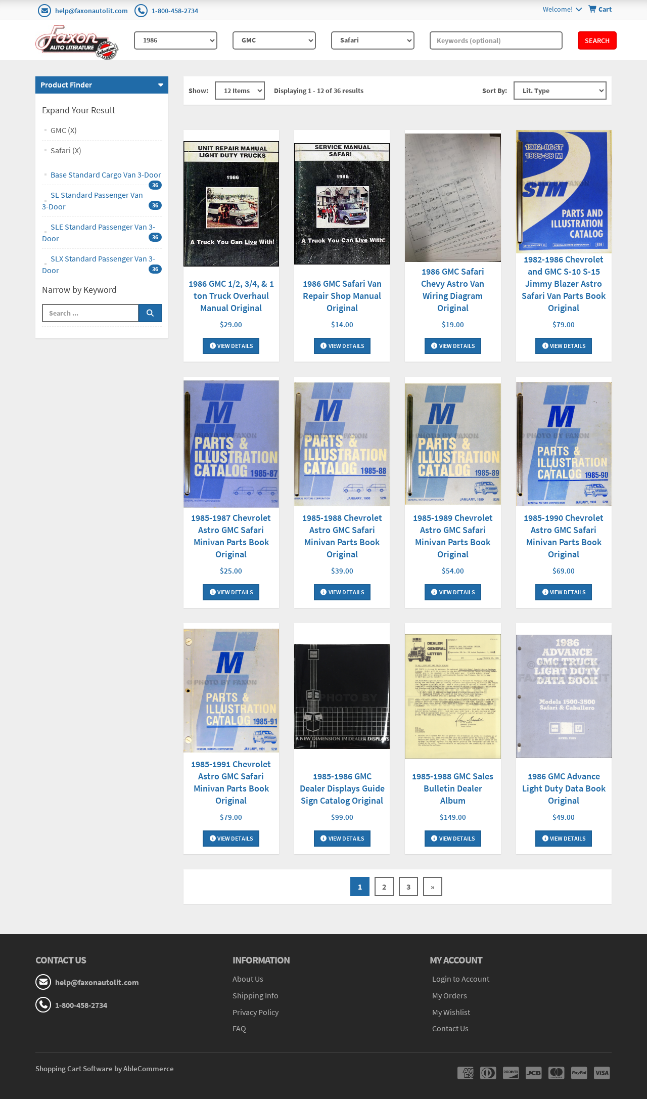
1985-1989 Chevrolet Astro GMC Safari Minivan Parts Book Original (453, 536)
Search (597, 40)
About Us (248, 979)
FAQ (239, 1028)
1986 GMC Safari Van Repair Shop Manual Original (342, 296)
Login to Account (460, 979)
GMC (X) (64, 130)
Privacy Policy (256, 1012)
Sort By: (494, 90)
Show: (198, 90)
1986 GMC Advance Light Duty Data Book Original (564, 788)
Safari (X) (66, 150)
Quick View (231, 205)
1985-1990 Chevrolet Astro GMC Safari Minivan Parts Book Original (564, 536)
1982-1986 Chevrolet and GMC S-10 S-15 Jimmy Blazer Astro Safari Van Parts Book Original (564, 283)
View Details (234, 345)
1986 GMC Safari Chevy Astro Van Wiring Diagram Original (452, 290)
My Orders (449, 995)
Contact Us (450, 1028)
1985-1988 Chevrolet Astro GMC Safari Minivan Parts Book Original (342, 536)
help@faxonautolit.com (91, 10)
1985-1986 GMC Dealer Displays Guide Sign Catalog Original (342, 788)
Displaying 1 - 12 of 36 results (318, 90)
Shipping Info (256, 995)
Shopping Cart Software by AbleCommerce (104, 1068)
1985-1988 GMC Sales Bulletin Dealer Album (452, 788)
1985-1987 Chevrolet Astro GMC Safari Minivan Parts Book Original (231, 536)
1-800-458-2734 (175, 10)
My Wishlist (451, 1012)
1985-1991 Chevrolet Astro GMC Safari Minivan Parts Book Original (231, 782)
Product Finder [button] (66, 84)
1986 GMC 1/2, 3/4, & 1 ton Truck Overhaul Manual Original (231, 296)
